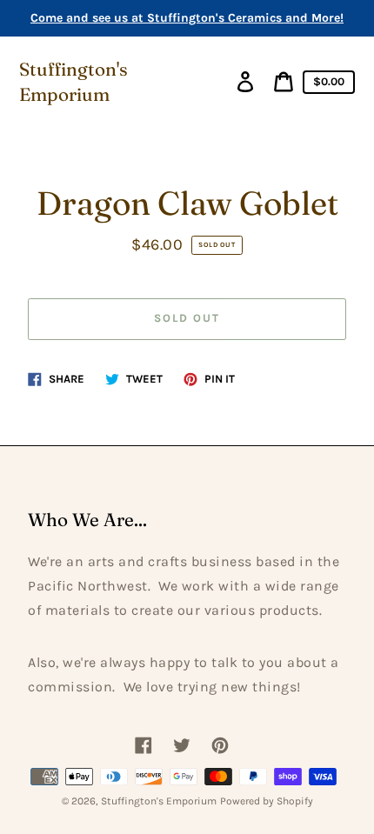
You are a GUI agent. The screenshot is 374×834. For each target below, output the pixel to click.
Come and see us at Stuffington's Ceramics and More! (187, 17)
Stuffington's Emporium (73, 81)
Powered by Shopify (266, 801)
